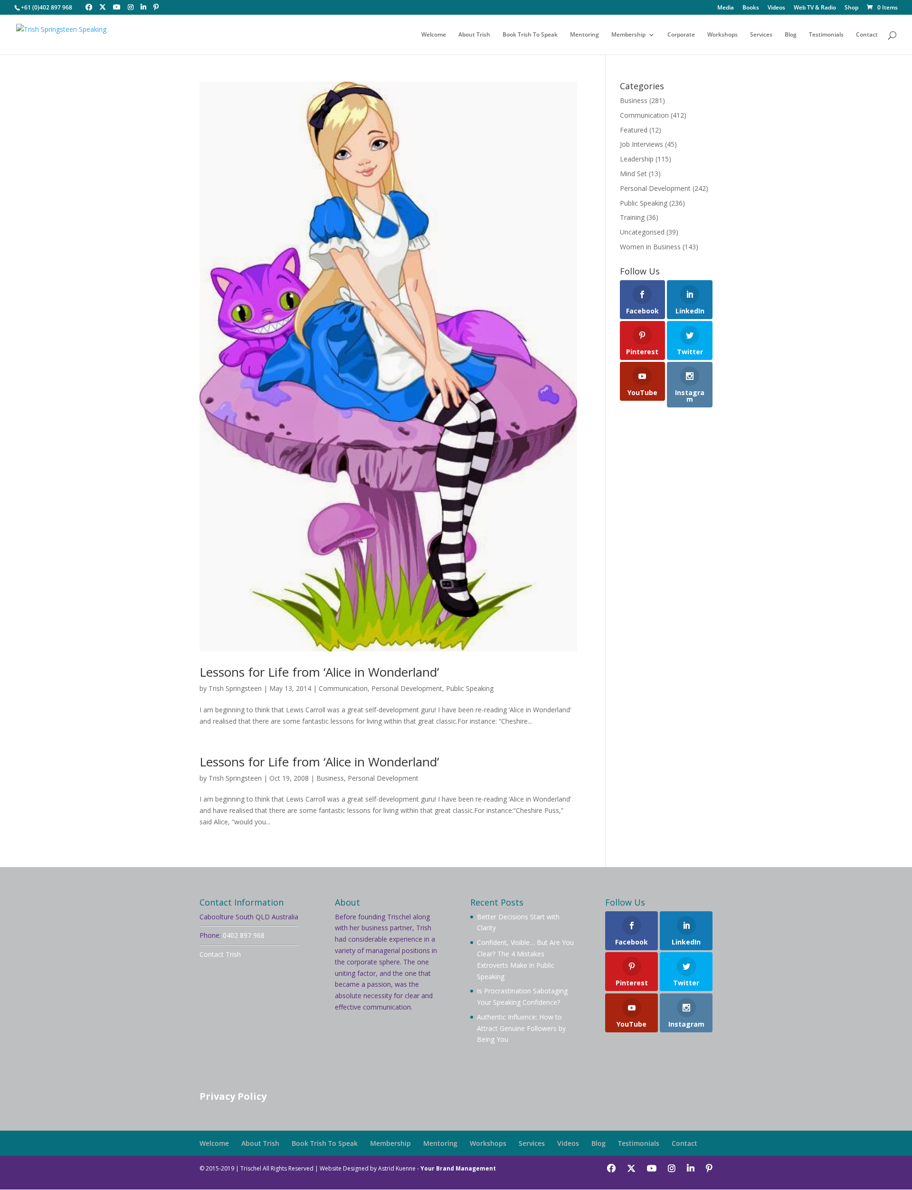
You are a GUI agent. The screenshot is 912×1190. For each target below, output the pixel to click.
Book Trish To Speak (530, 34)
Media (725, 8)
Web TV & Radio (815, 8)
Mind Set (633, 173)
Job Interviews (641, 144)
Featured (633, 129)
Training (632, 217)
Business (330, 778)
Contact (867, 34)
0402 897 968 (244, 935)
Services (761, 34)
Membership (628, 34)
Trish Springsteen (235, 688)
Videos (776, 8)
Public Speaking (470, 688)
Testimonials (826, 34)
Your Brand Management (458, 1168)
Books (750, 8)
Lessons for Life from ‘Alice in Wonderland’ (319, 671)
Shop (851, 8)
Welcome (433, 34)
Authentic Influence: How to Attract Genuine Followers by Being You (521, 1028)
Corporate (681, 34)
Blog (791, 34)
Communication (343, 688)
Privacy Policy (233, 1096)
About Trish (474, 34)
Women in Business (650, 246)
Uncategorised (642, 231)
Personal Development (406, 688)
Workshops (722, 34)
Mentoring (584, 34)
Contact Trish (220, 954)
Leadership (637, 158)
